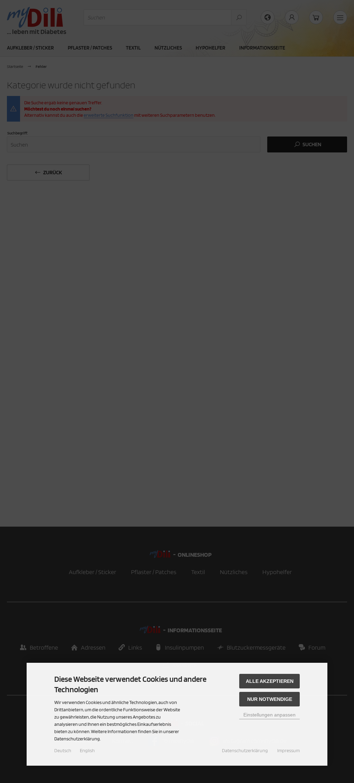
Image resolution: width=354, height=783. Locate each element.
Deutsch (62, 750)
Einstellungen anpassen (269, 715)
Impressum (288, 750)
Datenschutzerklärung (245, 750)
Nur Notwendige (269, 699)
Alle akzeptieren (270, 681)
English (87, 750)
